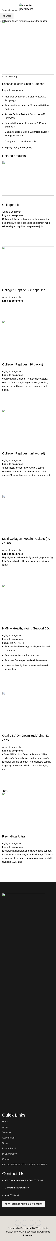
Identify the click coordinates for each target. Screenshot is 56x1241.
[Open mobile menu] (3, 8)
